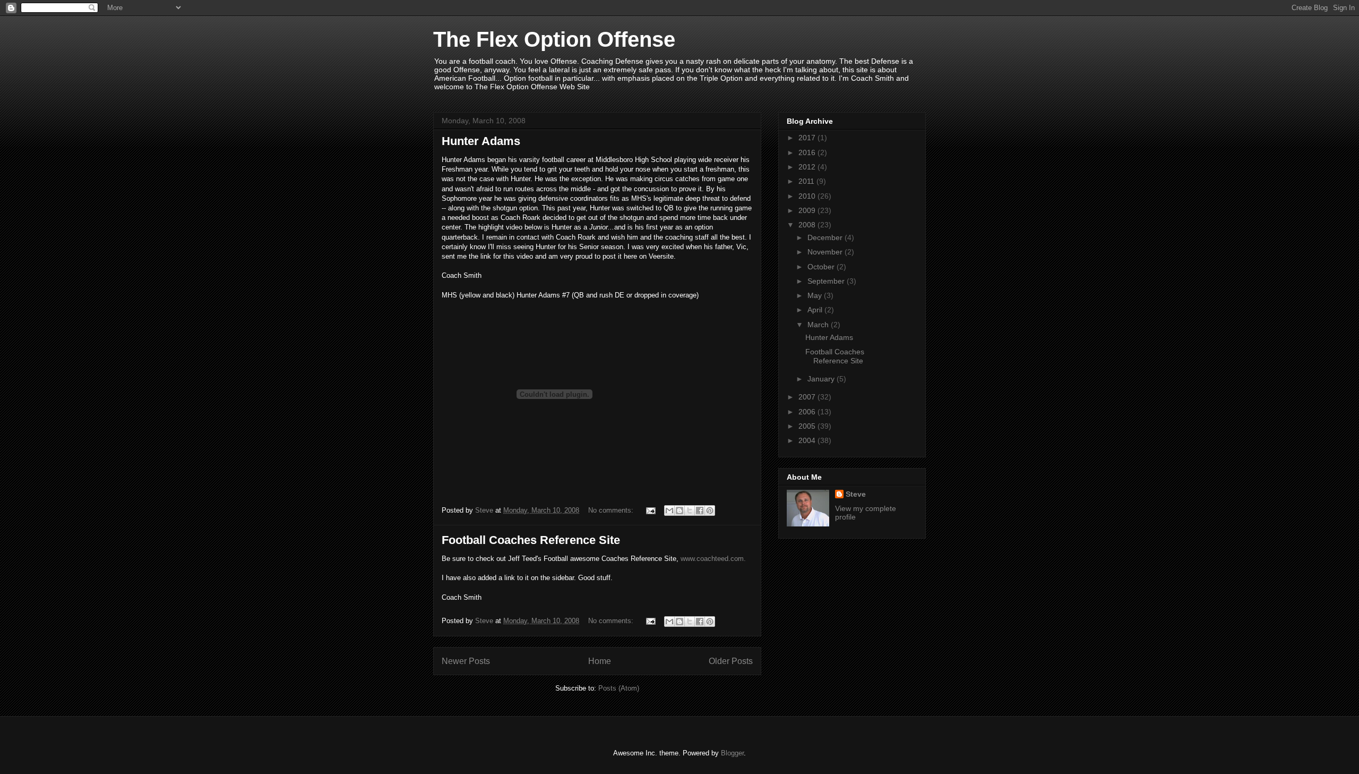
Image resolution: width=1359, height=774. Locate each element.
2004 (808, 440)
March (819, 324)
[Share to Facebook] (699, 510)
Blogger (732, 753)
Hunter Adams (481, 141)
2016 (808, 152)
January (822, 379)
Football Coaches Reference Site (531, 540)
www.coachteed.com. (713, 559)
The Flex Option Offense (554, 39)
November (826, 252)
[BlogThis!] (679, 510)
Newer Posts (466, 661)
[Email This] (669, 510)
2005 (808, 426)
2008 (808, 224)
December (826, 237)
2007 (808, 397)
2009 (808, 210)
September (827, 281)
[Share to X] (689, 510)
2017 (808, 137)
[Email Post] (650, 510)
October (822, 266)
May (815, 295)
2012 (808, 167)
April (815, 309)
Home (599, 661)
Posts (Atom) (618, 688)
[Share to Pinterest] (709, 510)
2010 (808, 196)
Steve (856, 494)
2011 (807, 181)
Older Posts (731, 661)
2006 (808, 411)
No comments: (611, 510)
